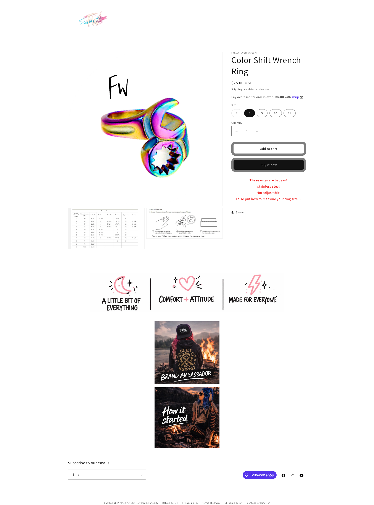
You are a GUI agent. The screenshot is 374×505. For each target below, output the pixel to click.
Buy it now (269, 165)
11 (289, 113)
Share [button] (240, 212)
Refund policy (170, 502)
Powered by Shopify (147, 502)
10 (275, 113)
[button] (176, 12)
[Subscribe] (141, 475)
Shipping (236, 89)
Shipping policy (234, 502)
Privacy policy (190, 502)
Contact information (258, 502)
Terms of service (211, 502)
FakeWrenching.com (123, 502)
